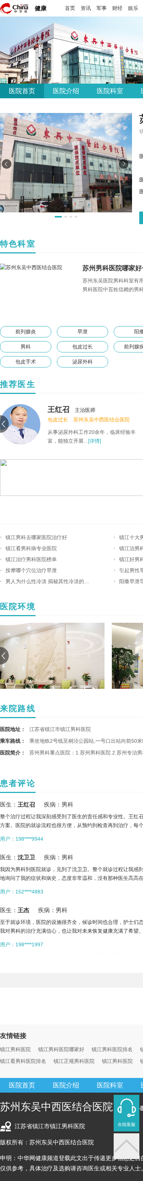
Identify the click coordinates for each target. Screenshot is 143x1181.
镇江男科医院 (15, 1049)
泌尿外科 (82, 362)
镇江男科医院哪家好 (61, 1049)
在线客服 (126, 1124)
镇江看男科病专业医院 (31, 548)
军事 (101, 8)
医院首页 (22, 91)
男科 (26, 347)
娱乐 (133, 8)
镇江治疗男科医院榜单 (31, 559)
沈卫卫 (26, 857)
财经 (117, 8)
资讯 (86, 8)
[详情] (94, 441)
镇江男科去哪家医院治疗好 (36, 537)
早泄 (82, 331)
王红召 (59, 409)
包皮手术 (25, 362)
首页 (70, 8)
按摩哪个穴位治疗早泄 (31, 570)
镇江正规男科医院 (74, 1061)
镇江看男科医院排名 (23, 1061)
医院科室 (110, 91)
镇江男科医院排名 (112, 1049)
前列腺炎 (25, 331)
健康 (41, 8)
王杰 (23, 910)
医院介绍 (66, 91)
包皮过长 (82, 347)
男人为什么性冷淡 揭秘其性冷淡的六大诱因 (55, 581)
